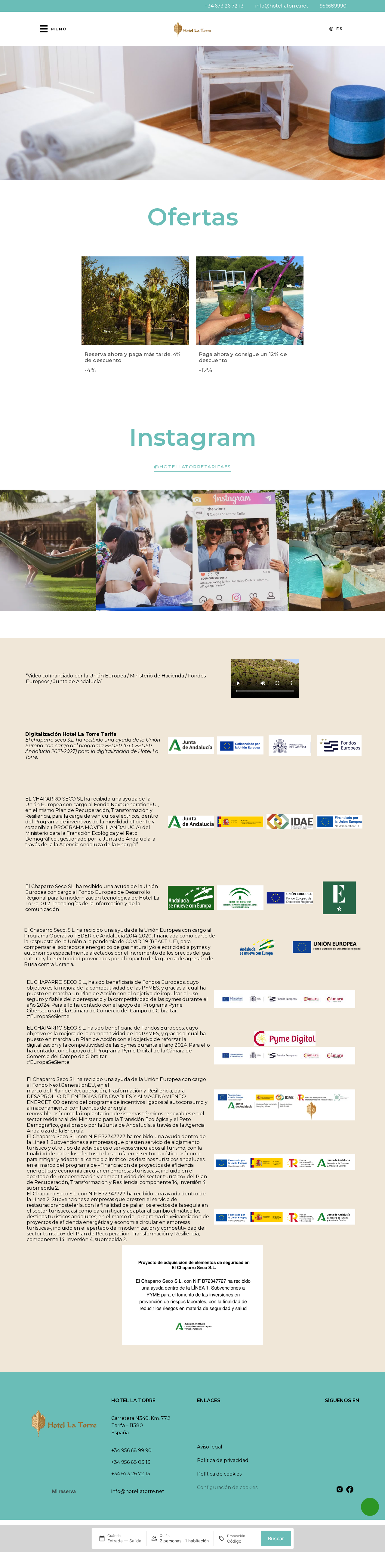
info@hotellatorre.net (137, 1491)
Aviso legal (209, 1447)
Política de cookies (219, 1474)
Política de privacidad (222, 1460)
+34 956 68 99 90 (131, 1450)
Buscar (276, 1538)
